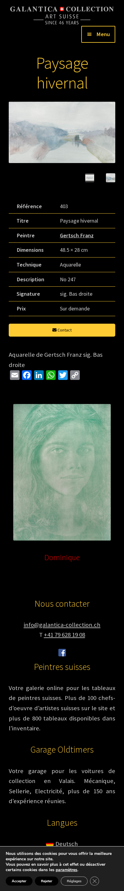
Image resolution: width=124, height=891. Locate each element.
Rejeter (46, 881)
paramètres (66, 870)
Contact (64, 330)
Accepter (19, 881)
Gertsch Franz (77, 235)
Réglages (74, 881)
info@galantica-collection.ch (62, 625)
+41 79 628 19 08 (64, 635)
